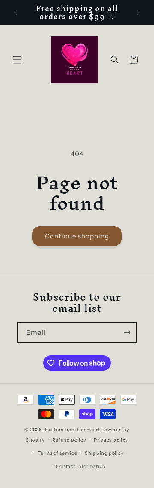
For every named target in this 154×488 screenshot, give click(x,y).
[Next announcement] (138, 12)
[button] (17, 59)
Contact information (81, 466)
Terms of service (57, 453)
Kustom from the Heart (72, 430)
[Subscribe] (127, 332)
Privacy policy (111, 440)
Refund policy (69, 440)
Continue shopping (77, 236)
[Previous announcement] (15, 12)
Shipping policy (104, 453)
